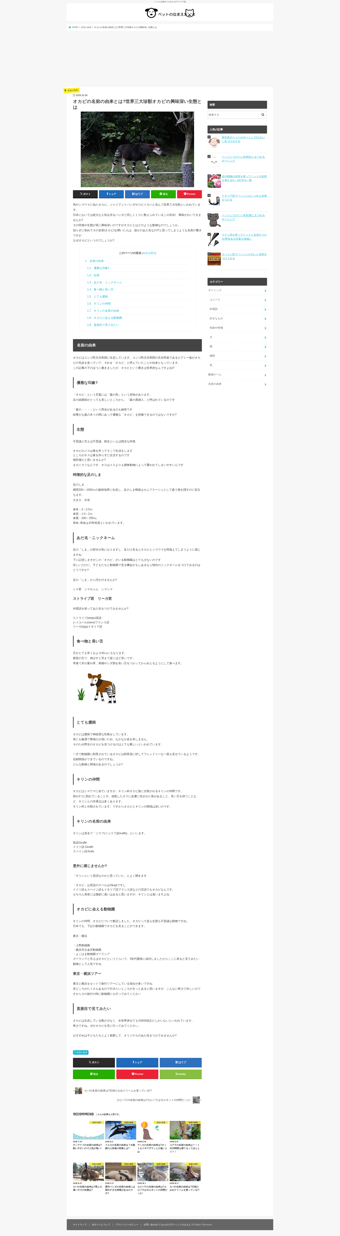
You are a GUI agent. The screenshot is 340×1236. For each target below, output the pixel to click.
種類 (212, 355)
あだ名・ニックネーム (104, 282)
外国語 (214, 309)
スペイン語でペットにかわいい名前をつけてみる (244, 256)
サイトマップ (80, 1224)
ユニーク (215, 299)
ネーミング (215, 290)
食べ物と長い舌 (100, 289)
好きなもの (216, 318)
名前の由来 (94, 260)
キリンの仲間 (99, 303)
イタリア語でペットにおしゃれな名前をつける (244, 197)
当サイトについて (101, 1224)
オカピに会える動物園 (104, 317)
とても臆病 (97, 296)
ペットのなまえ (183, 1224)
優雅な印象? (98, 268)
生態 (93, 275)
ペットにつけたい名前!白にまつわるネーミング (243, 158)
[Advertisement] (170, 59)
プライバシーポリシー (126, 1224)
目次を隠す (149, 253)
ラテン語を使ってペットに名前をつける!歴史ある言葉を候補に (244, 236)
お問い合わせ (150, 1224)
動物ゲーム (215, 374)
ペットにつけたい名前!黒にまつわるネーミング (243, 217)
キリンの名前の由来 (103, 310)
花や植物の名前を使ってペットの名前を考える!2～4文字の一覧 (244, 178)
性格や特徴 (216, 327)
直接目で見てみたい (103, 324)
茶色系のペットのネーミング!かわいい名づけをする (243, 139)
